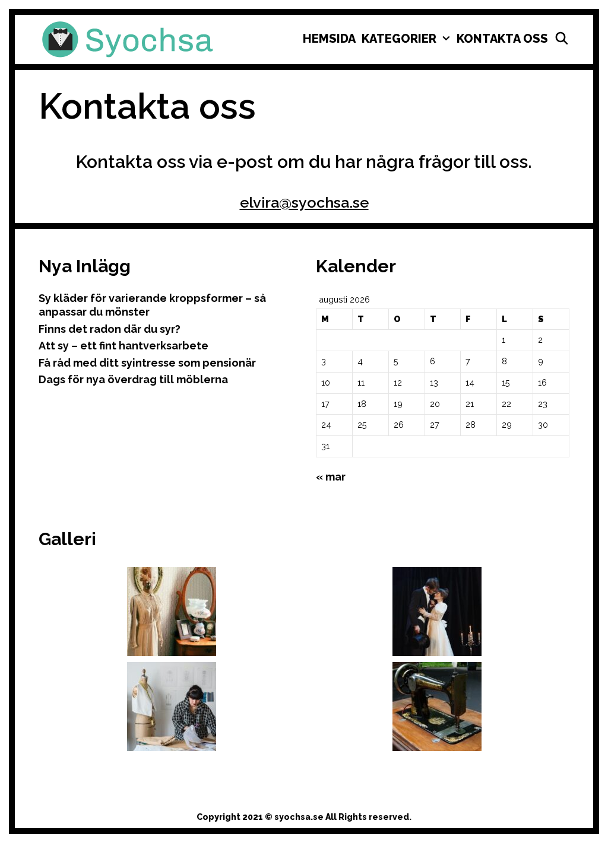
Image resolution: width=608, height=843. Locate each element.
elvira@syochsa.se (304, 202)
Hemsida (329, 38)
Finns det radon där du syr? (109, 329)
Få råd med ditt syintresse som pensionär (147, 363)
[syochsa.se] (128, 38)
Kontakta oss (502, 38)
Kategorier (399, 38)
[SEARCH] (561, 38)
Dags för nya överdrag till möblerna (133, 379)
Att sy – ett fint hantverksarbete (123, 345)
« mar (331, 476)
